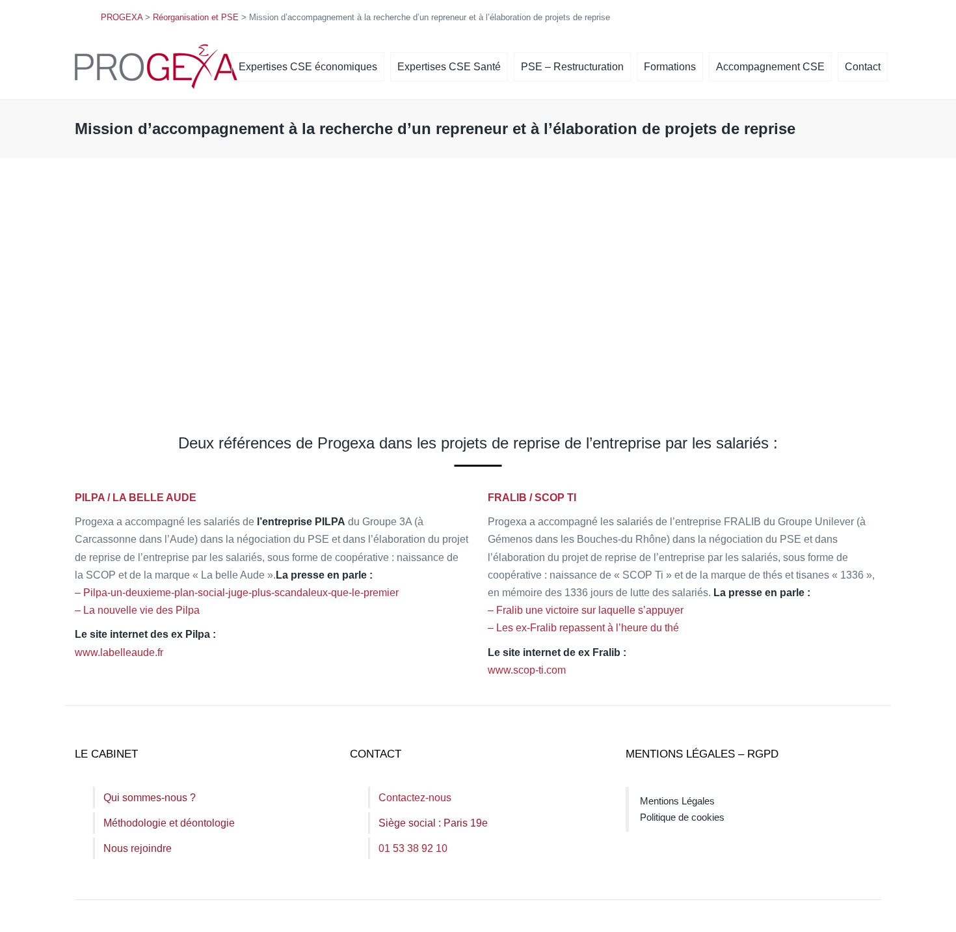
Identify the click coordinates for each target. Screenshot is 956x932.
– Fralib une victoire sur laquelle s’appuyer (586, 610)
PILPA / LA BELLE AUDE (135, 497)
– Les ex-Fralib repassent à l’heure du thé (583, 627)
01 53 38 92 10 (412, 848)
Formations (670, 66)
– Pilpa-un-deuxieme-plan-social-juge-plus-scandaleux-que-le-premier (237, 592)
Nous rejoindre (137, 848)
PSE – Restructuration (572, 66)
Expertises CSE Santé (449, 66)
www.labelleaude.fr (119, 652)
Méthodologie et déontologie (169, 823)
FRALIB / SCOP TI (532, 497)
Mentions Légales (677, 800)
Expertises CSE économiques (308, 66)
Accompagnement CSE (770, 66)
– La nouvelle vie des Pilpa (137, 610)
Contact (863, 66)
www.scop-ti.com (527, 670)
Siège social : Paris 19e (433, 823)
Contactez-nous (414, 797)
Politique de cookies (682, 817)
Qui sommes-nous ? (149, 797)
